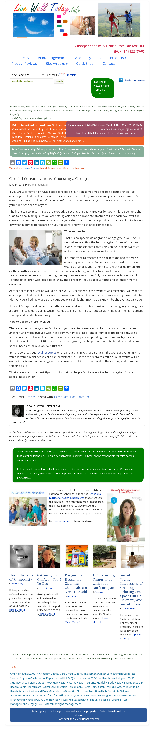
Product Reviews (118, 695)
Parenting (83, 397)
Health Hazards (67, 682)
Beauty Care (58, 673)
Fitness (129, 678)
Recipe (31, 699)
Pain (50, 695)
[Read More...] (17, 610)
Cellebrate (129, 673)
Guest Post (61, 397)
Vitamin (50, 704)
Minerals (54, 691)
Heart (30, 686)
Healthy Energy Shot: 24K (129, 682)
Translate (70, 75)
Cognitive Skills (28, 678)
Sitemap (78, 715)
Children (14, 678)
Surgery (32, 704)
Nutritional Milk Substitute (104, 691)
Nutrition (83, 691)
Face (113, 678)
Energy (70, 678)
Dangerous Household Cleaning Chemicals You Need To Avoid (76, 583)
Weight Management (68, 704)
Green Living (29, 682)
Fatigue (120, 678)
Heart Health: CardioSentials (50, 686)
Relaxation (42, 699)
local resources (46, 352)
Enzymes (80, 678)
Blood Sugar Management (82, 673)
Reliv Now (54, 699)
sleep (104, 699)
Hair (55, 682)
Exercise (91, 678)
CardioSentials (115, 673)
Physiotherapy (79, 695)
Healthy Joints (18, 686)
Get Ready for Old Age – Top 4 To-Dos (49, 579)
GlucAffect (15, 682)
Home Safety (98, 686)
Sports (115, 699)
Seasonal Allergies (84, 699)
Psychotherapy (18, 699)
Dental (42, 678)
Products (133, 695)
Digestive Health (55, 678)
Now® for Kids (68, 691)
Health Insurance (86, 682)
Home (86, 686)
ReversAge (67, 699)
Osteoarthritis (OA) (20, 695)
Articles (30, 397)
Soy (109, 699)
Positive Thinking (98, 695)
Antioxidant (30, 673)
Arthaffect (44, 673)
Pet (68, 695)
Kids (72, 397)
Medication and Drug (36, 691)
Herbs (71, 686)
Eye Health (103, 678)
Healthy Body (105, 682)
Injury (129, 686)
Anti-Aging (16, 673)
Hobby (79, 686)
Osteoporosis (39, 695)
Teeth (40, 704)
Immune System (115, 686)
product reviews (63, 521)
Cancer (102, 673)
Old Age (124, 691)
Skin (97, 699)
